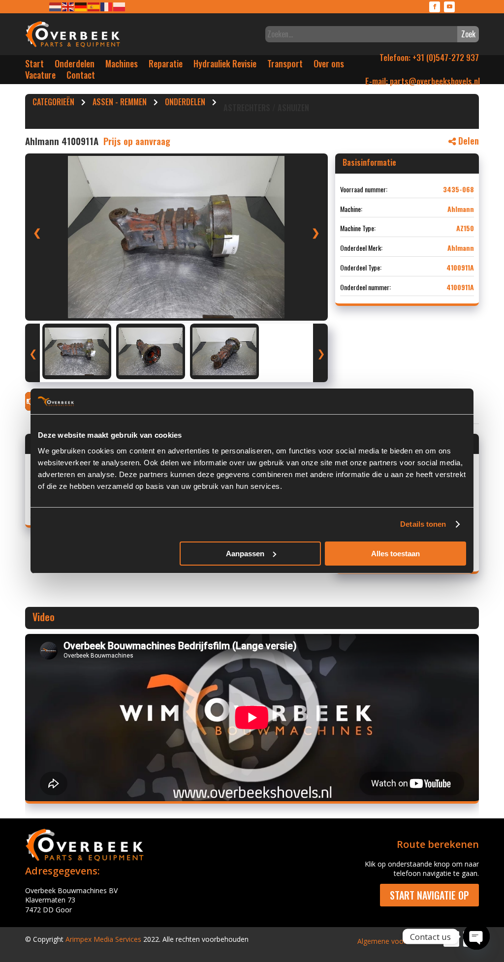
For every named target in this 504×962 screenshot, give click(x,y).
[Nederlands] (55, 6)
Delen (467, 140)
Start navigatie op (429, 895)
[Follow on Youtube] (449, 6)
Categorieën (53, 103)
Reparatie (166, 65)
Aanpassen (245, 553)
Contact (80, 77)
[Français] (106, 6)
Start (34, 65)
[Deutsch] (81, 6)
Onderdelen (74, 65)
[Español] (94, 6)
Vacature (40, 77)
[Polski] (119, 6)
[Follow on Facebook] (434, 6)
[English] (68, 6)
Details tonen (423, 524)
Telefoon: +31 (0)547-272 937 (429, 57)
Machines (121, 65)
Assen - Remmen (120, 103)
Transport (285, 65)
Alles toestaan (395, 553)
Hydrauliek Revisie (224, 65)
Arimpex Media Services (103, 939)
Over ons (329, 65)
